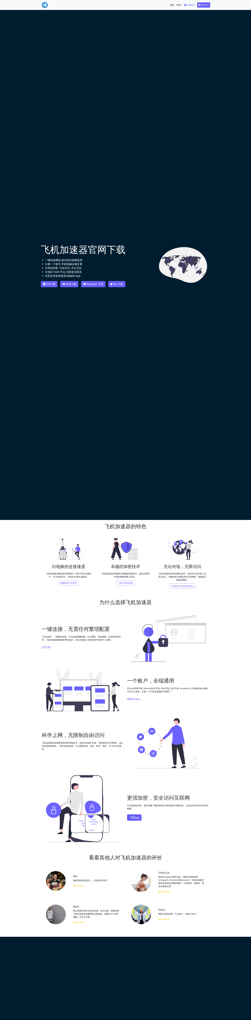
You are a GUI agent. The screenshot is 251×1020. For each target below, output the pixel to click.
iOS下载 (50, 284)
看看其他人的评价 (68, 582)
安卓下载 (71, 284)
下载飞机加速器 (125, 582)
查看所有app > (134, 698)
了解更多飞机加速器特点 (182, 586)
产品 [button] (178, 5)
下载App (134, 817)
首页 (172, 5)
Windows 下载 (94, 284)
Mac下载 (118, 284)
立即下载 (46, 647)
